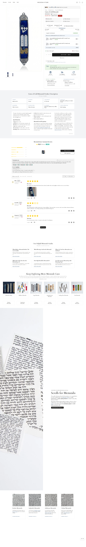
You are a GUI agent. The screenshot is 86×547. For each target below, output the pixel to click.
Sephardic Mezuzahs (58, 129)
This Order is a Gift (50, 61)
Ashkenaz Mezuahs (48, 512)
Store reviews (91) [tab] (23, 176)
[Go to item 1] (43, 152)
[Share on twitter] (71, 198)
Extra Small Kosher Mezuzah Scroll (44, 127)
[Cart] (82, 2)
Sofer (52, 403)
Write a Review (67, 150)
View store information (51, 84)
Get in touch (67, 85)
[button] (4, 2)
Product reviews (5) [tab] (15, 176)
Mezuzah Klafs (15, 511)
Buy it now (62, 57)
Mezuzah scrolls (66, 397)
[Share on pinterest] (73, 198)
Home (46, 10)
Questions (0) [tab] (29, 176)
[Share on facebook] (69, 198)
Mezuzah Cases (51, 10)
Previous (6, 39)
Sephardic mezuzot (37, 510)
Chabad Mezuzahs (67, 512)
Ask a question (67, 153)
